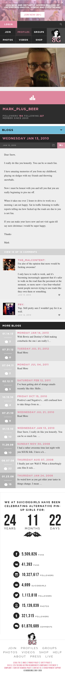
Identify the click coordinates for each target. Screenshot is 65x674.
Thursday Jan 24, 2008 (35, 475)
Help (57, 652)
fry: (21, 304)
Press (35, 656)
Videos (23, 40)
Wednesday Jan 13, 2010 (25, 138)
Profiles (24, 32)
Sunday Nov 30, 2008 (33, 443)
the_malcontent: (31, 260)
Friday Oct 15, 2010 (32, 396)
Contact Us (37, 668)
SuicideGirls (56, 32)
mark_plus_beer (20, 109)
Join (8, 32)
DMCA (24, 662)
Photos (8, 40)
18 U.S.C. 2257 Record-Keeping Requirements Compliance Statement (32, 665)
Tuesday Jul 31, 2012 (33, 348)
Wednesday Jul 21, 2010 (35, 412)
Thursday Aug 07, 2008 (35, 459)
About (20, 656)
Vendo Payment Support (52, 668)
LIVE (49, 656)
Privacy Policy (33, 662)
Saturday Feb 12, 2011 (34, 380)
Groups (39, 32)
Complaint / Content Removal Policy (17, 668)
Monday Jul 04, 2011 (33, 364)
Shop (39, 40)
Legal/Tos (17, 662)
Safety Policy (45, 662)
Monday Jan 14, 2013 (33, 332)
